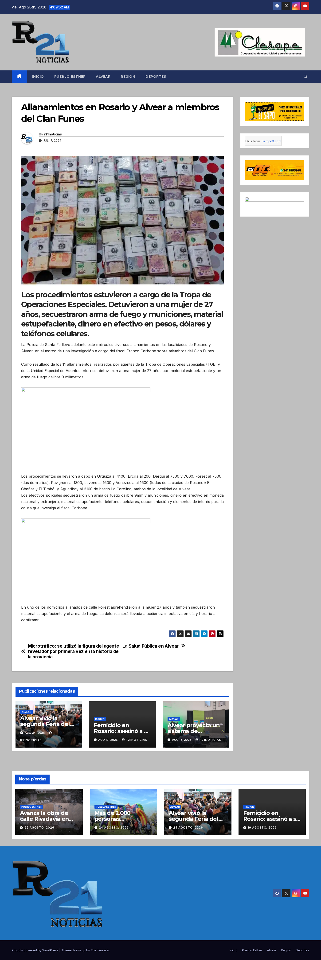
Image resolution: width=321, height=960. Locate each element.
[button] (305, 76)
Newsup (79, 950)
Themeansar (100, 950)
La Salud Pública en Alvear (150, 646)
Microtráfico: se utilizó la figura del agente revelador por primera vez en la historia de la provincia (73, 651)
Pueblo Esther (70, 76)
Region (128, 76)
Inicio (38, 76)
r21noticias (53, 134)
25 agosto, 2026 (39, 827)
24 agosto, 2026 (114, 827)
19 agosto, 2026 (262, 827)
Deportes (155, 76)
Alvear (103, 76)
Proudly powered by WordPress (35, 950)
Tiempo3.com (271, 141)
